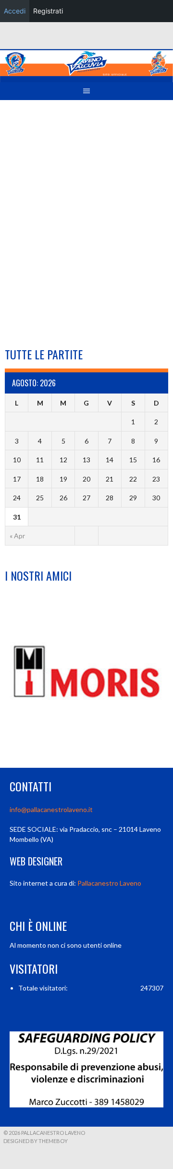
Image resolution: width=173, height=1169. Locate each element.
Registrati (48, 11)
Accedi (14, 11)
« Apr (17, 536)
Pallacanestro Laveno (109, 883)
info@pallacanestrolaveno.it (51, 809)
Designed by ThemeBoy (35, 1141)
